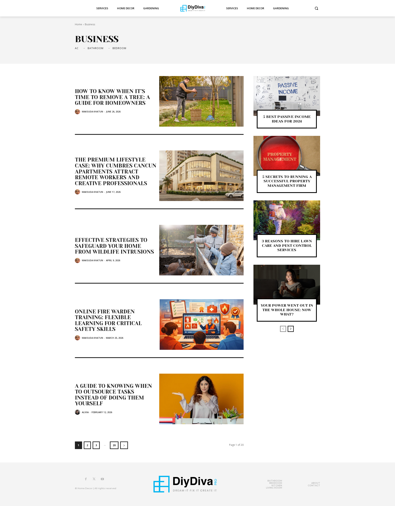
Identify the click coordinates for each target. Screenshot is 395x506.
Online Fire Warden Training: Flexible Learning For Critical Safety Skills (108, 320)
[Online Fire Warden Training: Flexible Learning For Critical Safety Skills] (201, 324)
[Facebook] (86, 479)
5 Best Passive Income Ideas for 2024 (287, 119)
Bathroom (95, 48)
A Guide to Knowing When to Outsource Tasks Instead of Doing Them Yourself (113, 395)
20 (114, 445)
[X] (94, 479)
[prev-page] (283, 329)
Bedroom (119, 48)
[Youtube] (102, 479)
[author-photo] (78, 111)
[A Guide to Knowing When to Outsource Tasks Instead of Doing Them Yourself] (201, 399)
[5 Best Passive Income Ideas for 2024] (286, 96)
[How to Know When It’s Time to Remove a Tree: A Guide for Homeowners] (201, 101)
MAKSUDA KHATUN (92, 111)
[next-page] (124, 445)
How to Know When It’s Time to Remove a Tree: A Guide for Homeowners (112, 97)
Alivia (85, 412)
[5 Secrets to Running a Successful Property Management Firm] (286, 156)
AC (77, 48)
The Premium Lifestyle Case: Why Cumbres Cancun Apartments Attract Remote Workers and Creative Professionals (115, 171)
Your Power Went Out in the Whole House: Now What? (287, 309)
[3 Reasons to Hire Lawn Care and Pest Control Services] (286, 220)
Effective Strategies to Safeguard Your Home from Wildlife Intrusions (114, 246)
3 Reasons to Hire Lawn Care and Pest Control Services (287, 245)
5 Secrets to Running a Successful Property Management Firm (287, 181)
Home (78, 24)
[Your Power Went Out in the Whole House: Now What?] (286, 285)
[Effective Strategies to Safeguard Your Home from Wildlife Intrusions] (201, 250)
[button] (316, 8)
